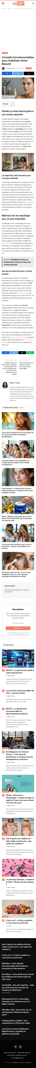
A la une (5, 666)
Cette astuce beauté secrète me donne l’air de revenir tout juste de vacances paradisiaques (18, 435)
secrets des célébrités (17, 337)
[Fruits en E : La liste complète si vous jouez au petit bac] (18, 909)
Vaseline (28, 202)
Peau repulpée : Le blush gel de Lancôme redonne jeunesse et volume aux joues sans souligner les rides (17, 490)
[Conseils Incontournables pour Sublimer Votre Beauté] (18, 88)
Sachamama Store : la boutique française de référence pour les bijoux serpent (16, 1001)
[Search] (33, 3)
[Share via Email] (29, 73)
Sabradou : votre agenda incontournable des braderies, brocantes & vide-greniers (15, 965)
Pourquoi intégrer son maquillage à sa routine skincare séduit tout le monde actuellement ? (15, 463)
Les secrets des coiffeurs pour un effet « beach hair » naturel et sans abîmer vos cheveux (17, 546)
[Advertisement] (18, 30)
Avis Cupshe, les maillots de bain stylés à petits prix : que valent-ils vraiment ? (18, 841)
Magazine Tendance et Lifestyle (22, 1062)
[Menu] (3, 3)
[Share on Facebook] (7, 73)
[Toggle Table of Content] (11, 104)
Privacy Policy (18, 634)
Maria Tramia (10, 68)
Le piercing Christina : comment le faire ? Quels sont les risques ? (20, 882)
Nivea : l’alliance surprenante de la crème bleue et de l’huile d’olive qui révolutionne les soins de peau (17, 519)
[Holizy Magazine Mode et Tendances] (18, 3)
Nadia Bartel (6, 243)
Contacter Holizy (10, 1052)
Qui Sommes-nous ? (18, 1058)
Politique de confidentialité (17, 1055)
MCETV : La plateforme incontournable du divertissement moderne (17, 711)
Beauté (5, 53)
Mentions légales (24, 1052)
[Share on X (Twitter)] (18, 73)
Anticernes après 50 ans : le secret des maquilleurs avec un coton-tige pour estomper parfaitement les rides (16, 574)
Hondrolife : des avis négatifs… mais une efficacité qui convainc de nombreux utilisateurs (18, 987)
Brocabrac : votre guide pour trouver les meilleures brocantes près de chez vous (18, 976)
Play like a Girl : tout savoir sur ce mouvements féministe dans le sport (16, 1012)
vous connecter (16, 590)
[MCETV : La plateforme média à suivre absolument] (18, 659)
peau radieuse (21, 293)
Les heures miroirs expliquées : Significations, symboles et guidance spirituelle (15, 1031)
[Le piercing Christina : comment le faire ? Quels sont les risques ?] (18, 868)
